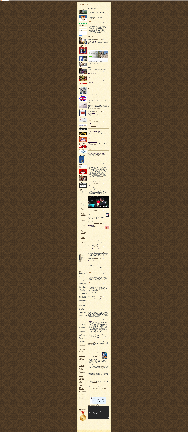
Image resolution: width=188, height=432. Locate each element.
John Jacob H (80, 362)
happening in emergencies (97, 108)
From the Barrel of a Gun (82, 356)
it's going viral (104, 388)
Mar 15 (82, 206)
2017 (80, 258)
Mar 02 (82, 250)
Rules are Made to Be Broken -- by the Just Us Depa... (83, 235)
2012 (80, 263)
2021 (80, 254)
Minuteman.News (81, 369)
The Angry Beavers (103, 147)
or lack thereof (95, 382)
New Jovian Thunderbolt (82, 372)
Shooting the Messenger (82, 383)
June (81, 191)
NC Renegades (81, 371)
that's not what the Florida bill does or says (99, 384)
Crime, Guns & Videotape (82, 351)
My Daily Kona (81, 370)
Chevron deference (90, 343)
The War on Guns (84, 4)
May (81, 192)
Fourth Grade (80, 355)
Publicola (80, 377)
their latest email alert (92, 213)
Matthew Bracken (81, 367)
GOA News (82, 228)
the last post (96, 33)
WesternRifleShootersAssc (82, 396)
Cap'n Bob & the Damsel (82, 349)
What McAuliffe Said (81, 397)
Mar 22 (82, 201)
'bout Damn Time (83, 208)
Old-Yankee (80, 374)
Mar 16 (82, 205)
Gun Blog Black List (81, 359)
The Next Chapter (81, 388)
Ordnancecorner (81, 375)
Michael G (90, 21)
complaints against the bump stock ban (93, 342)
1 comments (101, 39)
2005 (80, 269)
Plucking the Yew (81, 376)
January (82, 253)
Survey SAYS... (83, 240)
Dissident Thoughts (81, 353)
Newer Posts (89, 422)
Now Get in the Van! (83, 218)
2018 (80, 257)
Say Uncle (80, 382)
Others (88, 88)
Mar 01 (82, 251)
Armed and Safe (81, 346)
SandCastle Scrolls (81, 381)
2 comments (101, 183)
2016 (80, 259)
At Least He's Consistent (82, 209)
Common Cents (81, 350)
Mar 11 (82, 244)
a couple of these (91, 44)
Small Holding (81, 385)
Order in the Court (91, 321)
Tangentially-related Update (91, 90)
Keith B (89, 282)
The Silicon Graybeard (81, 389)
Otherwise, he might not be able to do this (93, 405)
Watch (96, 251)
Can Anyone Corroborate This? (83, 232)
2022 (80, 190)
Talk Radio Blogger (81, 387)
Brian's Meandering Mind (82, 348)
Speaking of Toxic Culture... (83, 215)
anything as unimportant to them (99, 181)
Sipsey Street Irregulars (82, 384)
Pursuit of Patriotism (81, 378)
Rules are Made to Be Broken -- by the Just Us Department (98, 275)
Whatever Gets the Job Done (93, 165)
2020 (80, 255)
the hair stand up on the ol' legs (95, 118)
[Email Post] (103, 22)
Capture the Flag (83, 233)
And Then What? (83, 230)
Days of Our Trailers (81, 352)
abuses (100, 366)
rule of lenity (97, 341)
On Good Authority (83, 216)
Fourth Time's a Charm (84, 219)
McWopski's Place (81, 368)
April (81, 193)
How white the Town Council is (92, 36)
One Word (89, 185)
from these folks (92, 66)
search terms (102, 367)
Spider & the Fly (83, 229)
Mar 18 (82, 203)
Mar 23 (82, 200)
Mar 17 (82, 204)
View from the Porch (81, 393)
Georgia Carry (81, 357)
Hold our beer (93, 19)
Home (98, 422)
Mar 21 (82, 202)
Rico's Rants (80, 380)
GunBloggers (80, 358)
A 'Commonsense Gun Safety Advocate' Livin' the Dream (83, 242)
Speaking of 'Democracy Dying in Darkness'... (83, 224)
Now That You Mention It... (83, 214)
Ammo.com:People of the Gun (82, 345)
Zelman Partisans (81, 398)
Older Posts (107, 422)
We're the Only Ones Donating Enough (83, 237)
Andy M (89, 317)
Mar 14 (82, 207)
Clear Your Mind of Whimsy (83, 222)
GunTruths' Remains (81, 360)
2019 (80, 256)
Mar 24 (82, 199)
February (82, 252)
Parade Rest (90, 24)
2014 (80, 261)
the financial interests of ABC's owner (96, 386)
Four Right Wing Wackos (82, 354)
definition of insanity (93, 126)
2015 (80, 260)
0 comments (101, 22)
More (93, 18)
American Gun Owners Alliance (83, 344)
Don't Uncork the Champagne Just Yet (84, 238)
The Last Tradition (81, 364)
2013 (80, 262)
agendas (103, 366)
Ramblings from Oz (81, 379)
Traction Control (81, 390)
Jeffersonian (80, 361)
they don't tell (91, 357)
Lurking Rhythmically (81, 366)
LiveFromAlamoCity (81, 365)
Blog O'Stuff (80, 347)
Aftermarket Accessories (83, 212)
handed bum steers (105, 252)
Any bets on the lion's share (91, 280)
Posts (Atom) (93, 424)
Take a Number (83, 217)
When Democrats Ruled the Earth (83, 221)
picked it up (94, 388)
